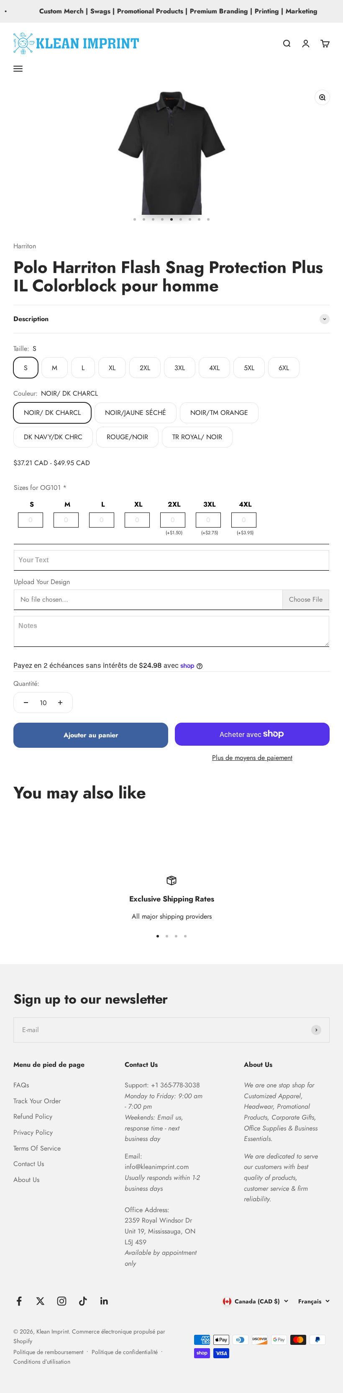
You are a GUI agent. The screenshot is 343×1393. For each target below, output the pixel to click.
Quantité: (26, 683)
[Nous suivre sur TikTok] (83, 1301)
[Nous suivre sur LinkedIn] (104, 1301)
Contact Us (28, 1164)
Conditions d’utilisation (41, 1361)
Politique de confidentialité (125, 1352)
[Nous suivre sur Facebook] (19, 1301)
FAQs (21, 1085)
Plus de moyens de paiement (252, 757)
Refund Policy (32, 1116)
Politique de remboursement (48, 1352)
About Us (26, 1179)
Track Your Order (37, 1101)
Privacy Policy (33, 1132)
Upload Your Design (42, 582)
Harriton (24, 246)
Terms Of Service (37, 1148)
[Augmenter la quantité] (60, 703)
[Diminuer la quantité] (26, 703)
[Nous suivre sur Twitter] (40, 1301)
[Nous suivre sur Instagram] (61, 1301)
